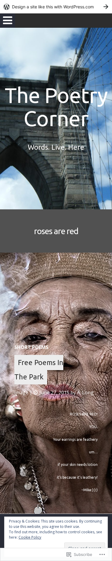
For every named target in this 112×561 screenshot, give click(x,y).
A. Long (85, 392)
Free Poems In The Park (38, 369)
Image (21, 392)
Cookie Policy (30, 537)
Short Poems (31, 347)
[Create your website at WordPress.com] (56, 6)
